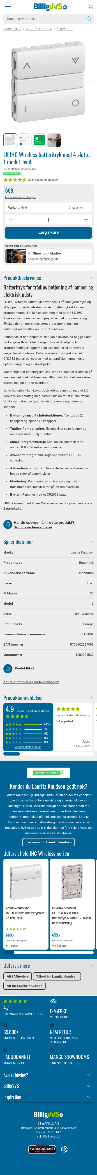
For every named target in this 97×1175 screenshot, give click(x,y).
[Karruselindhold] (48, 82)
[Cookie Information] (64, 1149)
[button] (48, 256)
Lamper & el (12, 29)
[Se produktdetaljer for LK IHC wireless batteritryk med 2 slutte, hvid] (26, 881)
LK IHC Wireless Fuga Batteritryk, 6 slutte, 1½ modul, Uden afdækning (71, 917)
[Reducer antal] (11, 219)
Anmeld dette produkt (28, 747)
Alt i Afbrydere (18, 976)
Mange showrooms (69, 1059)
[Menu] (8, 6)
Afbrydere (65, 29)
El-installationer (38, 29)
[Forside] (50, 6)
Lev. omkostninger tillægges (20, 197)
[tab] (10, 140)
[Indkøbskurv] (91, 6)
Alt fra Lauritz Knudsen (24, 986)
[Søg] (88, 18)
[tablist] (48, 140)
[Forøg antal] (86, 219)
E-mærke (59, 1013)
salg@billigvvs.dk (48, 1136)
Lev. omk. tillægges (16, 940)
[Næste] (91, 82)
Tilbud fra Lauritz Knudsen (57, 976)
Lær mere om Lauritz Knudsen (48, 842)
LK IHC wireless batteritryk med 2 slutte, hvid (25, 915)
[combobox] (48, 207)
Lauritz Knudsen (82, 552)
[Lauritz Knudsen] (12, 173)
